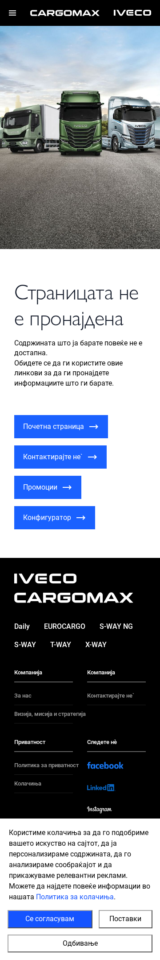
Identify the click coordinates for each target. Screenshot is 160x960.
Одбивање (80, 943)
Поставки (125, 918)
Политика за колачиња (75, 897)
